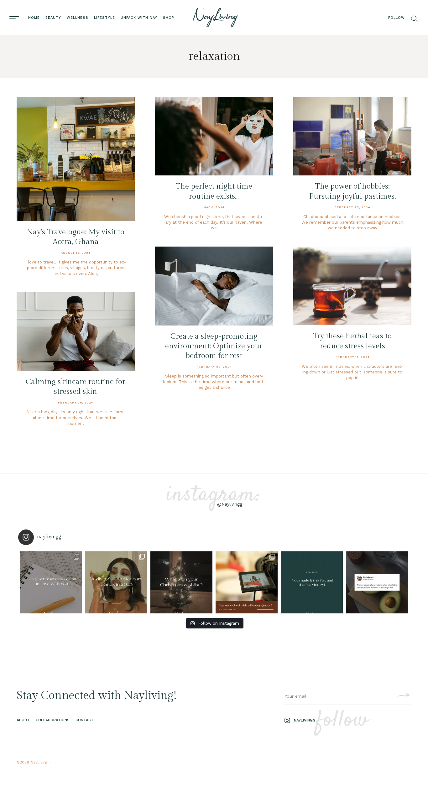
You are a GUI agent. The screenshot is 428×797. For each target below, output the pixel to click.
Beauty (53, 18)
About (23, 720)
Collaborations (53, 720)
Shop (168, 18)
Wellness (77, 18)
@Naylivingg (229, 504)
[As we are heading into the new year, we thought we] (116, 582)
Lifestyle (104, 18)
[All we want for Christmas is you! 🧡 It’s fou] (181, 582)
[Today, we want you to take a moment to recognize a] (312, 582)
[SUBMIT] (402, 696)
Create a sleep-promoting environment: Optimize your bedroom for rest (214, 346)
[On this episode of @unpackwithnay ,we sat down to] (247, 582)
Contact (85, 720)
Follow (396, 18)
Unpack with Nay (139, 18)
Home (34, 18)
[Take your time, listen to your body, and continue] (377, 582)
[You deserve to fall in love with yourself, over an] (51, 582)
